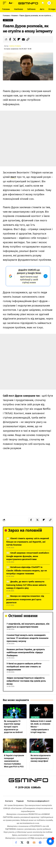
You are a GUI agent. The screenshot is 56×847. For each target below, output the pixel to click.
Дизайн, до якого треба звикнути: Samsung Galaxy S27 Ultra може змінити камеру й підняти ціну (26, 584)
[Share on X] (14, 39)
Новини (14, 16)
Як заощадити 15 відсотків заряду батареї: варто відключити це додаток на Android (13, 726)
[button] (5, 3)
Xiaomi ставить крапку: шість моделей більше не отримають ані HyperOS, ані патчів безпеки (27, 541)
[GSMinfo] (28, 3)
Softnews (8, 20)
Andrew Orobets (15, 46)
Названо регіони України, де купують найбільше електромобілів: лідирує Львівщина (26, 652)
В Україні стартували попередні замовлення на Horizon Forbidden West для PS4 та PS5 (14, 761)
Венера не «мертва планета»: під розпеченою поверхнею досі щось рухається (25, 599)
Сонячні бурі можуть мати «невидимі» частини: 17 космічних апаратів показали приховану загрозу (27, 638)
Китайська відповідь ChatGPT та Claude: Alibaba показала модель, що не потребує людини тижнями (26, 570)
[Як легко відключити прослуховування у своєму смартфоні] (41, 746)
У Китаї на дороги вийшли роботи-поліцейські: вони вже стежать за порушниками (24, 666)
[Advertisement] (28, 138)
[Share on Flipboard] (19, 39)
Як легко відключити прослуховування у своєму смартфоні (41, 758)
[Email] (23, 39)
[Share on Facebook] (10, 39)
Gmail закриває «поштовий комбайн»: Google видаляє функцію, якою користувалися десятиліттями (27, 556)
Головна (6, 16)
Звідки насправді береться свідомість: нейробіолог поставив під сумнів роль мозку (26, 681)
